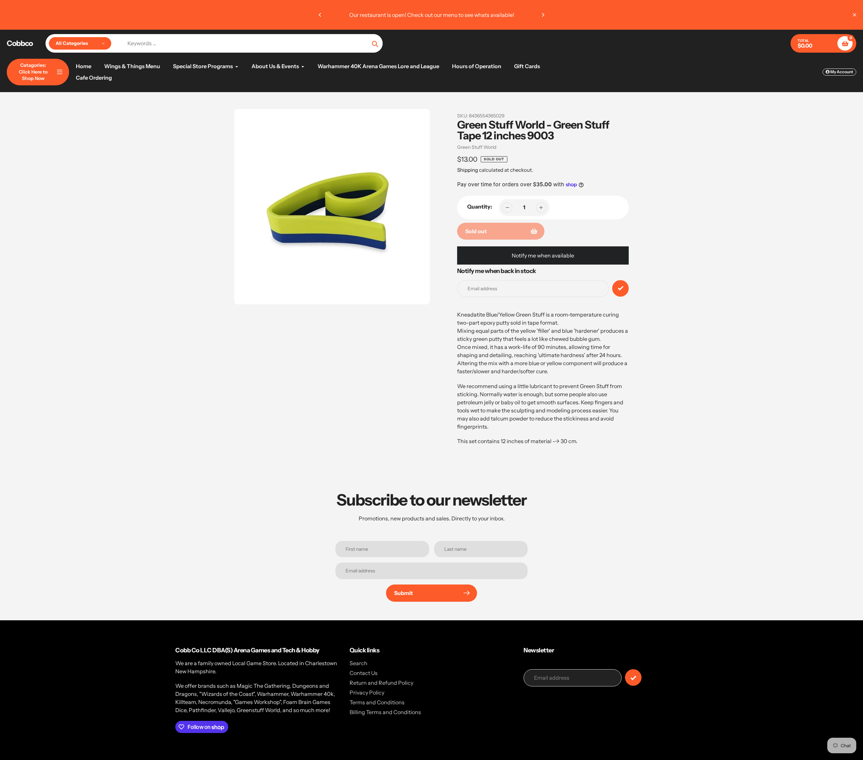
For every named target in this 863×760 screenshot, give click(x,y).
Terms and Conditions (377, 702)
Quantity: (479, 206)
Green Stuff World (476, 147)
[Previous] (320, 14)
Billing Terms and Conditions (385, 712)
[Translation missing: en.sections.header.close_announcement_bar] (854, 14)
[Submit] (633, 677)
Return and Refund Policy (381, 682)
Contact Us (364, 673)
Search (358, 663)
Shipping (467, 170)
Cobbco (20, 43)
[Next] (542, 14)
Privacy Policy (367, 692)
